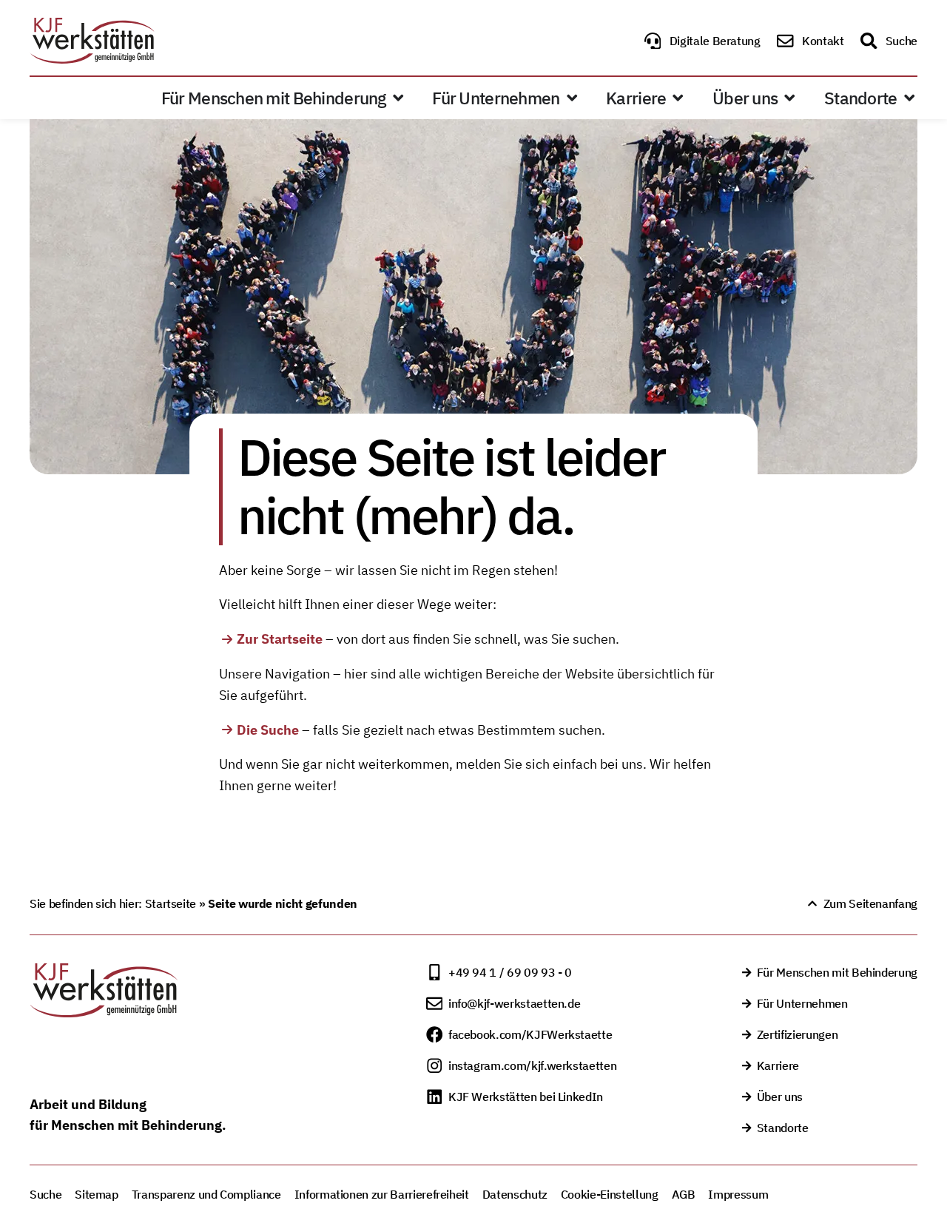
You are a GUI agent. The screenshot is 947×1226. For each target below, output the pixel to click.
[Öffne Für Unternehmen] (572, 98)
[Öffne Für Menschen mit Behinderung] (398, 98)
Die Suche (268, 729)
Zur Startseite (280, 638)
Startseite (170, 903)
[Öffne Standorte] (909, 98)
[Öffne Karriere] (678, 98)
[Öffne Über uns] (789, 98)
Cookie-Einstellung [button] (609, 1194)
